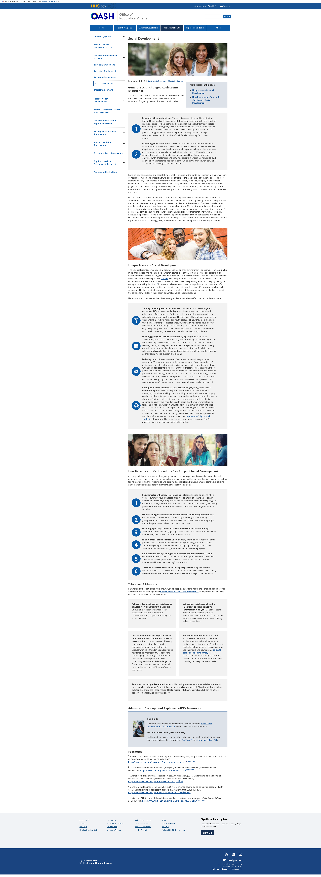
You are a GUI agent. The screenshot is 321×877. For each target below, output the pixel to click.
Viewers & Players (114, 830)
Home (101, 28)
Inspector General (141, 823)
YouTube (186, 740)
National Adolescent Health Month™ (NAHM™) (107, 111)
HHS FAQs (83, 827)
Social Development (104, 83)
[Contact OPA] (240, 854)
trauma (164, 278)
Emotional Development (105, 77)
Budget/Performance (143, 820)
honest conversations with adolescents (179, 591)
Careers (82, 823)
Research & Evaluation (148, 28)
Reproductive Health (195, 28)
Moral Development (103, 89)
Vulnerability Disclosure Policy (173, 830)
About (218, 28)
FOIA (164, 820)
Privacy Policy (112, 827)
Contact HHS (84, 820)
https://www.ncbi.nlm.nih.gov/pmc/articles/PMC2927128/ (155, 792)
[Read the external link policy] (191, 740)
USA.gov (165, 827)
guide (166, 81)
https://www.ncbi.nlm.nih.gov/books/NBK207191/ (151, 781)
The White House (168, 823)
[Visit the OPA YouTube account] (226, 854)
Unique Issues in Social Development (203, 91)
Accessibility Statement (116, 823)
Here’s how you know (49, 1)
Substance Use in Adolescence (108, 153)
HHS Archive (111, 820)
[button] (124, 36)
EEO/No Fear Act (141, 830)
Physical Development (104, 64)
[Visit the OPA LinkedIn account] (233, 854)
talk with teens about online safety (202, 651)
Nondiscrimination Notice (88, 830)
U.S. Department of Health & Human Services (211, 6)
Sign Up (207, 832)
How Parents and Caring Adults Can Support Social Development (207, 100)
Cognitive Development (105, 71)
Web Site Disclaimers (143, 827)
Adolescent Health (172, 28)
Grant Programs (125, 28)
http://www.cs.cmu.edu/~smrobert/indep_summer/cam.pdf (156, 762)
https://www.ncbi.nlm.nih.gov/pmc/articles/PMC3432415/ (169, 800)
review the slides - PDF (206, 740)
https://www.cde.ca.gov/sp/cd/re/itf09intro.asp (163, 770)
